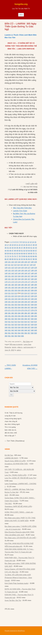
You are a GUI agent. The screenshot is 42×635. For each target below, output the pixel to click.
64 (20, 253)
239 (35, 299)
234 (19, 299)
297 (29, 316)
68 (29, 253)
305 (22, 319)
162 (12, 279)
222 (12, 296)
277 (29, 310)
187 (29, 285)
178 (32, 282)
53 (27, 250)
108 (32, 262)
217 (28, 293)
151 (9, 276)
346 (25, 330)
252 (12, 305)
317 (28, 322)
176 (25, 282)
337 (29, 327)
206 (25, 290)
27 (31, 245)
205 (22, 290)
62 (15, 253)
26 (29, 245)
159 (35, 276)
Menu (21, 14)
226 (25, 296)
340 (6, 330)
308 (32, 319)
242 (12, 302)
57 (36, 250)
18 (10, 245)
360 (6, 336)
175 (22, 282)
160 (6, 279)
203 (15, 290)
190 (6, 287)
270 (6, 310)
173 (15, 282)
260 (6, 307)
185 (22, 285)
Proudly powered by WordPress (15, 631)
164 (19, 279)
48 (15, 250)
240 (6, 302)
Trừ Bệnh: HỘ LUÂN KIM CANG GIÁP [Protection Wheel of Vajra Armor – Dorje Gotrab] (18, 577)
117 (28, 265)
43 (36, 248)
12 (28, 242)
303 (15, 319)
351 (9, 333)
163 (15, 279)
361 (9, 336)
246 (25, 302)
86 (6, 259)
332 (12, 327)
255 (22, 305)
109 (35, 262)
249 (35, 302)
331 (9, 327)
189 (35, 285)
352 (12, 333)
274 (19, 310)
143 (15, 273)
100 (6, 262)
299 (35, 316)
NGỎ (6, 495)
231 (9, 299)
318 (32, 322)
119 (34, 265)
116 (24, 265)
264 (19, 307)
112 (12, 265)
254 (19, 305)
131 (9, 270)
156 (25, 276)
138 (32, 270)
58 (6, 253)
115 (21, 265)
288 (32, 313)
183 (15, 285)
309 (35, 319)
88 (10, 259)
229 (35, 296)
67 (27, 253)
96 (29, 259)
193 (15, 287)
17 (8, 245)
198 (32, 287)
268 (32, 307)
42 (34, 248)
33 (13, 248)
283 (15, 313)
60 (10, 253)
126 (25, 268)
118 (31, 265)
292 (12, 316)
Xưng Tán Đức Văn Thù (13, 600)
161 (9, 279)
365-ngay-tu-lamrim (16, 344)
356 (25, 333)
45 (8, 250)
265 (22, 307)
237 (29, 299)
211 (9, 293)
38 (24, 248)
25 (27, 245)
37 (22, 248)
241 (9, 302)
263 (15, 307)
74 (10, 256)
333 (15, 327)
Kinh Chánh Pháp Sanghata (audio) (16, 583)
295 (22, 316)
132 (12, 270)
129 (35, 268)
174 (19, 282)
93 (22, 259)
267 (29, 307)
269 (35, 307)
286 (25, 313)
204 (19, 290)
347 (29, 330)
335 (22, 327)
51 (22, 250)
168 (32, 279)
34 (15, 248)
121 (9, 268)
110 (6, 265)
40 (29, 248)
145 (22, 273)
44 (6, 250)
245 (22, 302)
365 (22, 336)
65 (22, 253)
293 (15, 316)
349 (35, 330)
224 (19, 296)
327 (29, 325)
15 (35, 242)
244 (19, 302)
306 (25, 319)
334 (19, 327)
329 (35, 325)
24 (24, 245)
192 (12, 287)
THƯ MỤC (8, 504)
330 (6, 327)
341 (9, 330)
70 (34, 253)
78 (20, 256)
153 (15, 276)
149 (35, 273)
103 (15, 262)
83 (31, 256)
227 (29, 296)
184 (19, 285)
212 (12, 293)
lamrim (14, 347)
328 (32, 325)
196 (25, 287)
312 (12, 322)
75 (13, 256)
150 (6, 276)
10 (24, 242)
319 (35, 322)
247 (29, 302)
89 (13, 259)
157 (29, 276)
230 (6, 299)
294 (19, 316)
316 (25, 322)
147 (29, 273)
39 (27, 248)
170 (6, 282)
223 (15, 296)
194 (19, 287)
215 (22, 293)
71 (36, 253)
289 (35, 313)
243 (15, 302)
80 (24, 256)
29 (36, 245)
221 (9, 296)
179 (35, 282)
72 (6, 256)
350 (6, 333)
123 (15, 268)
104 (19, 262)
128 (32, 268)
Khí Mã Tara (9, 455)
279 (35, 310)
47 (13, 250)
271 (9, 310)
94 (24, 259)
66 (24, 253)
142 (12, 273)
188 (32, 285)
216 (25, 293)
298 (32, 316)
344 (19, 330)
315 (22, 322)
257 (29, 305)
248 (32, 302)
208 (32, 290)
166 (25, 279)
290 (6, 316)
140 (6, 273)
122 (12, 268)
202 (12, 290)
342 (12, 330)
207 (29, 290)
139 (35, 270)
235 (22, 299)
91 (17, 259)
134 (19, 270)
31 (8, 248)
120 (6, 268)
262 (12, 307)
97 (31, 259)
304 (19, 319)
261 (9, 307)
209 (35, 290)
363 (15, 336)
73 (8, 256)
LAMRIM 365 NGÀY (11, 458)
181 (9, 285)
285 (22, 313)
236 (25, 299)
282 (12, 313)
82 (29, 256)
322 (12, 325)
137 (29, 270)
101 (9, 262)
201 (9, 290)
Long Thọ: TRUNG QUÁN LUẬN (15, 475)
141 (9, 273)
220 (6, 296)
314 (19, 322)
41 (31, 248)
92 (20, 259)
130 (6, 270)
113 (15, 265)
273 (15, 310)
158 (32, 276)
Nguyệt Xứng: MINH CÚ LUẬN (15, 461)
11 (26, 242)
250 (6, 305)
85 (36, 256)
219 (35, 293)
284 (19, 313)
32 (10, 248)
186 (25, 285)
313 (15, 322)
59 (8, 253)
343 (15, 330)
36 (20, 248)
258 (32, 305)
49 (17, 250)
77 (17, 256)
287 (29, 313)
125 (22, 268)
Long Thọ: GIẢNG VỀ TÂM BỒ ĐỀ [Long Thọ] (20, 478)
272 (12, 310)
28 (34, 245)
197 (29, 287)
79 (22, 256)
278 (32, 310)
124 (19, 268)
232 (12, 299)
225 (22, 296)
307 (29, 319)
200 (6, 290)
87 (8, 259)
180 (6, 285)
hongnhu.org (21, 4)
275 (22, 310)
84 (34, 256)
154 (19, 276)
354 (19, 333)
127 (29, 268)
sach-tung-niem (28, 347)
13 (31, 242)
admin (19, 350)
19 (13, 245)
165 (22, 279)
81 (27, 256)
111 (9, 265)
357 (29, 333)
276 (25, 310)
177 (29, 282)
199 (35, 287)
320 (6, 325)
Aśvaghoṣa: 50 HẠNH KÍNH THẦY (16, 464)
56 (34, 250)
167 (29, 279)
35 (17, 248)
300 (6, 319)
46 (10, 250)
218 (32, 293)
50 (20, 250)
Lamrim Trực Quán (20, 211)
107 (29, 262)
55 (31, 250)
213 (15, 293)
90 (15, 259)
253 (15, 305)
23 (22, 245)
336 (25, 327)
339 (35, 327)
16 (6, 245)
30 (6, 248)
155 (22, 276)
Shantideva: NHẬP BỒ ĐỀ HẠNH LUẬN (18, 506)
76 (15, 256)
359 (35, 333)
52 (24, 250)
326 (25, 325)
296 (25, 316)
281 (9, 313)
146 (25, 273)
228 (32, 296)
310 (6, 322)
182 (12, 285)
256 (25, 305)
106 (25, 262)
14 (33, 242)
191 (9, 287)
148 (32, 273)
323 (15, 325)
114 (18, 265)
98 (34, 259)
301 (9, 319)
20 (15, 245)
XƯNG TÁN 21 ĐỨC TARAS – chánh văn (19, 512)
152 (12, 276)
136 (25, 270)
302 (12, 319)
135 (22, 270)
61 (13, 253)
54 (29, 250)
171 (9, 282)
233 (15, 299)
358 (32, 333)
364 (19, 336)
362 (12, 336)
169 (35, 279)
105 (22, 262)
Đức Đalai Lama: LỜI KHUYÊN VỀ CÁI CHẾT (20, 538)
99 (36, 259)
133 (15, 270)
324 (19, 325)
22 (20, 245)
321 (9, 325)
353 (15, 333)
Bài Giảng (26, 341)
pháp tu (19, 347)
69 (31, 253)
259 (35, 305)
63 (17, 253)
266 (25, 307)
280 (6, 313)
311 (9, 322)
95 (27, 259)
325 (22, 325)
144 (19, 273)
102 (12, 262)
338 (32, 327)
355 (22, 333)
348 (32, 330)
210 (6, 293)
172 (12, 282)
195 (22, 287)
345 (22, 330)
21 (17, 245)
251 (9, 305)
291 (9, 316)
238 (32, 299)
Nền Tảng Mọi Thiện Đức (22, 208)
